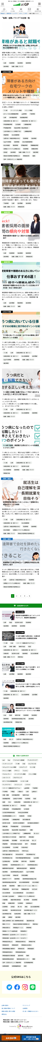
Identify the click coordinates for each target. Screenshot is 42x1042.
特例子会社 (25, 851)
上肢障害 (24, 114)
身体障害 (6, 66)
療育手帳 (17, 715)
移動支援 (15, 875)
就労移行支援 (25, 466)
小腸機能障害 (27, 124)
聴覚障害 (15, 145)
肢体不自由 (15, 889)
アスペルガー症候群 (18, 760)
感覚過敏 (31, 837)
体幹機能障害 (13, 117)
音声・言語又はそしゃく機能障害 (13, 159)
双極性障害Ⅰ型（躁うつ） (29, 121)
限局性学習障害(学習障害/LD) (12, 156)
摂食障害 (6, 135)
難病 (34, 156)
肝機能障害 (24, 145)
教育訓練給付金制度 (16, 844)
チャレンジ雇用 (7, 770)
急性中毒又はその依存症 (9, 837)
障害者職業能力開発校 (9, 948)
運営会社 (4, 1014)
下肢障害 (32, 114)
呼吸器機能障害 (8, 124)
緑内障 (4, 886)
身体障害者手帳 (8, 722)
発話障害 (32, 861)
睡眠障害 (32, 868)
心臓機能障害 (28, 131)
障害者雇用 (31, 948)
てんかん (25, 770)
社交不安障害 (30, 872)
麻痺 (25, 966)
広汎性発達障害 (26, 826)
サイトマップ (26, 1005)
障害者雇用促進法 (7, 952)
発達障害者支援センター (17, 865)
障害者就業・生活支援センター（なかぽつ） (15, 938)
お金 (12, 643)
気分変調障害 (15, 135)
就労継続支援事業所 (33, 823)
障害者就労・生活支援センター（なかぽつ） (15, 934)
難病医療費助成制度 (8, 959)
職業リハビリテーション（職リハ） (27, 886)
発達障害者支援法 (32, 865)
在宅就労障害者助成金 (9, 812)
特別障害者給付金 (7, 858)
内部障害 (27, 798)
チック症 (32, 767)
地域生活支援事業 (23, 812)
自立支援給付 (30, 893)
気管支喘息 (25, 847)
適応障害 (35, 152)
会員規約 (25, 1008)
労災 (9, 802)
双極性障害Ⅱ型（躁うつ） (11, 121)
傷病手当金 (22, 646)
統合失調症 (7, 145)
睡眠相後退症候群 (22, 868)
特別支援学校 (19, 854)
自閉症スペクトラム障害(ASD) (12, 149)
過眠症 (10, 917)
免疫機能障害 (23, 117)
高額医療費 (6, 966)
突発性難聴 (25, 875)
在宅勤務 (17, 124)
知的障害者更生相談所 (17, 872)
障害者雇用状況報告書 (9, 955)
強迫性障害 (6, 830)
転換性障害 (17, 914)
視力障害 (26, 900)
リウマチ (27, 784)
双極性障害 (17, 802)
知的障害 (20, 63)
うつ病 (5, 110)
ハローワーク (6, 777)
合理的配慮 (6, 809)
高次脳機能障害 (28, 962)
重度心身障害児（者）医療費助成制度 (13, 920)
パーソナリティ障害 (16, 110)
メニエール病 (24, 781)
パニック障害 (28, 110)
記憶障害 (5, 906)
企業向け (34, 791)
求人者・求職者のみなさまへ (31, 1011)
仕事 (5, 63)
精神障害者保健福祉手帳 (18, 719)
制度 (10, 622)
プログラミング (17, 777)
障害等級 (28, 927)
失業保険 (6, 653)
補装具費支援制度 (16, 900)
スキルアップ (23, 767)
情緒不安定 (22, 837)
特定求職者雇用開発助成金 (23, 858)
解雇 (4, 903)
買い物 (20, 906)
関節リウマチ (6, 924)
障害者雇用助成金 (20, 952)
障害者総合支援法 (26, 945)
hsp (9, 760)
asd (4, 760)
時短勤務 (33, 844)
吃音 (30, 805)
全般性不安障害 (17, 798)
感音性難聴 (6, 840)
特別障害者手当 (30, 854)
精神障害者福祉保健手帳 (9, 882)
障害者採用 (26, 156)
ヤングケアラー (7, 784)
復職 (31, 830)
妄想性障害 (6, 819)
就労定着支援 (26, 819)
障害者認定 (21, 948)
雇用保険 (20, 955)
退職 (4, 917)
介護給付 (20, 791)
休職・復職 (12, 646)
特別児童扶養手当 (7, 854)
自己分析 (34, 889)
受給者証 (23, 805)
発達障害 (11, 63)
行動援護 (5, 900)
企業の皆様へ (5, 1005)
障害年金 (20, 657)
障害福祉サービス (18, 927)
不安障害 (5, 791)
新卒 (26, 844)
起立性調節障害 (35, 906)
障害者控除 (15, 945)
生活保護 (36, 858)
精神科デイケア (7, 879)
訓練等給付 (29, 903)
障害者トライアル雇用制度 (10, 931)
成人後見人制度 (24, 840)
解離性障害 (35, 149)
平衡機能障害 (7, 128)
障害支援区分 (6, 927)
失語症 (29, 816)
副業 (4, 802)
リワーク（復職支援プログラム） (25, 643)
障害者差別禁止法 (7, 941)
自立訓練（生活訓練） (9, 896)
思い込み (36, 833)
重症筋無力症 (30, 920)
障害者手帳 (7, 473)
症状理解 (20, 203)
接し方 (11, 739)
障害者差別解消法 (20, 941)
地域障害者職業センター (9, 816)
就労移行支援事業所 (18, 823)
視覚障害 (25, 149)
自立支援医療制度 (18, 893)
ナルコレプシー (7, 774)
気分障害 (15, 847)
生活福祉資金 (6, 861)
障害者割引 (24, 931)
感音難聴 (14, 840)
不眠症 (12, 791)
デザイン (16, 770)
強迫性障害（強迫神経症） (21, 128)
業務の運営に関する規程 (8, 1011)
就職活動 (5, 826)
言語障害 (20, 903)
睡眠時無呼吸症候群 (8, 868)
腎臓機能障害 (34, 145)
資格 (26, 906)
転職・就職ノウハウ (17, 66)
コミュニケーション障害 (9, 767)
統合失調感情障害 (27, 142)
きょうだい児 (32, 764)
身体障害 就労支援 (16, 910)
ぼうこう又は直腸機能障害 (11, 114)
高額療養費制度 (16, 966)
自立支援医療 (34, 653)
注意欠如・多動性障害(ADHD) (12, 138)
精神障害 (28, 63)
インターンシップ (7, 764)
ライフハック (18, 784)
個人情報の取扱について (8, 1008)
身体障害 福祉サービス (30, 910)
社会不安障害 (7, 142)
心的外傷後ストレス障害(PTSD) (12, 131)
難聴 (19, 306)
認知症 (5, 152)
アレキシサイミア (32, 760)
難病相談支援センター (23, 959)
